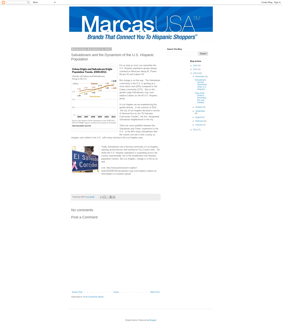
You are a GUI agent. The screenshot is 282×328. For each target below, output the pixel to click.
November (200, 76)
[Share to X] (107, 197)
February (199, 121)
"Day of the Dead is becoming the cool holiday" (200, 98)
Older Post (154, 292)
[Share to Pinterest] (114, 197)
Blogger (152, 320)
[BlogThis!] (104, 197)
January (199, 125)
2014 (195, 69)
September (200, 111)
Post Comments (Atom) (93, 297)
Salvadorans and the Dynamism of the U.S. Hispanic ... (201, 85)
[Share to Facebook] (110, 197)
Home (116, 292)
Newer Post (77, 292)
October (199, 107)
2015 (195, 65)
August (198, 117)
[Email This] (101, 197)
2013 (195, 73)
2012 (195, 130)
